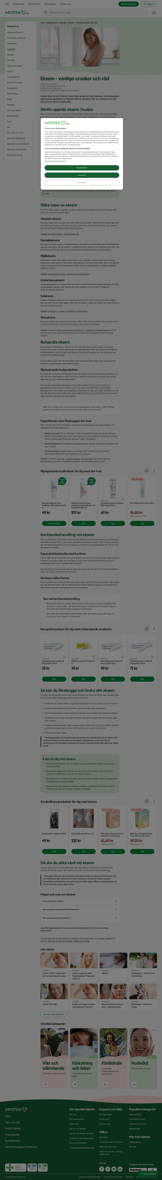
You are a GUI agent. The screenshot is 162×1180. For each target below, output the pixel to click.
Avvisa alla (82, 175)
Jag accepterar (82, 168)
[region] (82, 154)
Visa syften (82, 182)
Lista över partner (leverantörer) (55, 161)
